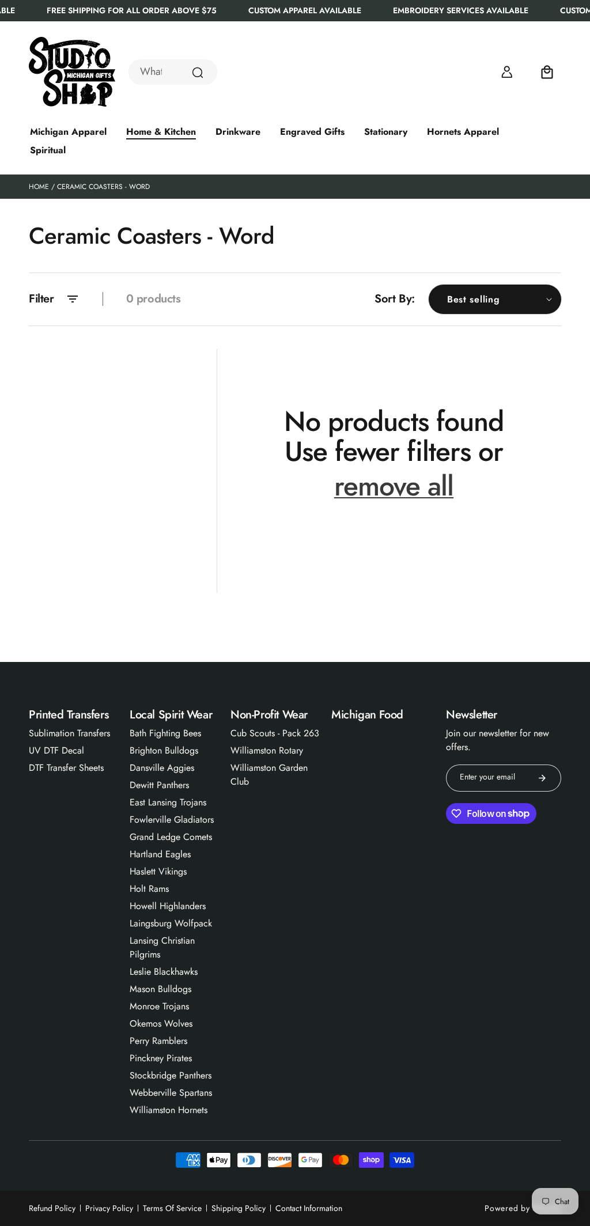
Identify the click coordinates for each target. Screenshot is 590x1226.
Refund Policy (52, 1208)
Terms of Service (172, 1208)
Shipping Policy (238, 1208)
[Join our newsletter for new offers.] (542, 778)
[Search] (197, 72)
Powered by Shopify (523, 1208)
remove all (393, 486)
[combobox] (173, 72)
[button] (547, 72)
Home (39, 186)
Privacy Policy (109, 1208)
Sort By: (395, 298)
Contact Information (308, 1208)
